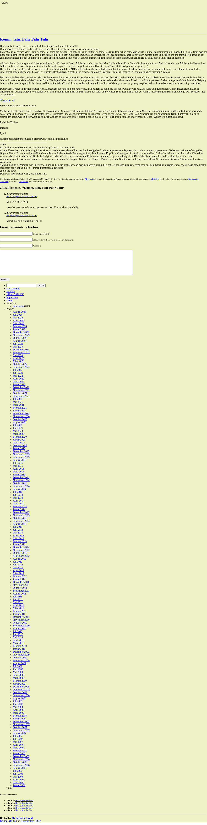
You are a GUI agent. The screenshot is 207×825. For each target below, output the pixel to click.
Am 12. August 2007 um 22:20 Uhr (21, 196)
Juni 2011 (18, 599)
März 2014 (18, 503)
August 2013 (19, 524)
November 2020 (21, 416)
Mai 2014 (18, 497)
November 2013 (21, 515)
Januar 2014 (19, 509)
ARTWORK (13, 288)
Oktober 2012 (20, 553)
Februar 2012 (20, 576)
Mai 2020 (18, 431)
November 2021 (21, 390)
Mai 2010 (18, 637)
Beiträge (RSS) (8, 821)
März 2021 (18, 404)
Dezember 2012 (21, 547)
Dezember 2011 (21, 582)
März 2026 (18, 323)
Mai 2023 (18, 355)
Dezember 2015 (21, 451)
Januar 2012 (19, 579)
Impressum (12, 297)
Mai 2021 (18, 401)
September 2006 (21, 765)
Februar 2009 (20, 680)
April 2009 (18, 675)
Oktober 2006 (20, 762)
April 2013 (18, 535)
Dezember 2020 (21, 413)
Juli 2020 (17, 425)
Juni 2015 (18, 462)
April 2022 (18, 378)
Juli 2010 (17, 631)
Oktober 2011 (20, 587)
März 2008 (18, 712)
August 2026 (19, 311)
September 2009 (21, 660)
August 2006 (19, 768)
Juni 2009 (18, 669)
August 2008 (19, 698)
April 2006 (18, 779)
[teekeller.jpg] (7, 100)
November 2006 (21, 759)
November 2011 (21, 585)
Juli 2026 (17, 314)
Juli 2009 (17, 666)
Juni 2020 (18, 428)
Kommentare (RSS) (31, 821)
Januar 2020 (19, 439)
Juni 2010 (18, 634)
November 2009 (21, 654)
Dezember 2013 (21, 512)
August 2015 (19, 460)
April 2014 (18, 500)
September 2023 (21, 352)
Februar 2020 (20, 436)
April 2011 (18, 605)
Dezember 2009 (21, 651)
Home (9, 300)
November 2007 (21, 724)
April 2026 (18, 320)
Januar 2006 (19, 785)
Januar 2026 (19, 329)
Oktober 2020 (20, 419)
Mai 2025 (18, 346)
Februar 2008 (20, 715)
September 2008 (21, 695)
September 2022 (21, 367)
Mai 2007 (18, 741)
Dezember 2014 (21, 477)
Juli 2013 (17, 526)
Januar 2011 (19, 614)
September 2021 (21, 396)
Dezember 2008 (21, 686)
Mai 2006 (18, 776)
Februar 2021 (20, 407)
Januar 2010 (19, 648)
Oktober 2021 (20, 393)
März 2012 (18, 573)
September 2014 (21, 486)
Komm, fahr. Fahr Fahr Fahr (24, 39)
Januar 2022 (19, 384)
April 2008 (18, 709)
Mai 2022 (18, 375)
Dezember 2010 (21, 616)
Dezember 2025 (21, 332)
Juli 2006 (17, 770)
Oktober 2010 (20, 622)
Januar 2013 (19, 544)
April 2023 (18, 358)
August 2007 (19, 733)
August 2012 (19, 558)
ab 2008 (10, 291)
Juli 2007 (17, 736)
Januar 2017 (19, 448)
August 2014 (19, 489)
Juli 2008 (17, 701)
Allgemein (89, 179)
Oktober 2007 (20, 727)
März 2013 (18, 538)
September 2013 (21, 521)
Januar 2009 (19, 683)
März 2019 (18, 442)
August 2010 (19, 628)
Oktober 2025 (20, 338)
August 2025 (19, 340)
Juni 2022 (18, 372)
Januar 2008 (19, 718)
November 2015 (21, 454)
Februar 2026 (20, 326)
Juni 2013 (18, 529)
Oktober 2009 (20, 657)
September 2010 (21, 625)
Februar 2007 (20, 750)
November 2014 (21, 480)
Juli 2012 (17, 561)
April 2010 (18, 640)
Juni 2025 (18, 343)
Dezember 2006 (21, 756)
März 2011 (18, 608)
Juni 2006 (18, 773)
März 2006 (18, 782)
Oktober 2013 (20, 518)
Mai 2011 (18, 602)
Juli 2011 (17, 596)
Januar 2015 (19, 474)
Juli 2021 (17, 399)
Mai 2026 (18, 317)
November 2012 (21, 550)
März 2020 (18, 433)
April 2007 (18, 744)
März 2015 (18, 471)
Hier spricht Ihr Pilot (24, 800)
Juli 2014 (17, 492)
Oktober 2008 (20, 692)
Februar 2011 (20, 611)
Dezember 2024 (21, 349)
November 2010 (21, 619)
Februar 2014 (20, 506)
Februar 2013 (20, 541)
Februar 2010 (20, 646)
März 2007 (18, 747)
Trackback (23, 181)
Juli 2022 (17, 370)
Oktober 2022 (20, 364)
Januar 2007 (19, 753)
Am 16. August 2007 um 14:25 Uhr (21, 215)
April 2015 (18, 468)
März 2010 (18, 643)
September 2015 (21, 457)
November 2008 (21, 689)
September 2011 (21, 590)
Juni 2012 (18, 564)
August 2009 (19, 663)
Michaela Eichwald (22, 818)
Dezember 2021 (21, 387)
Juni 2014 (18, 494)
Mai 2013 (18, 532)
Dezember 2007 (21, 721)
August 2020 (19, 422)
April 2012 (18, 570)
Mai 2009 (18, 672)
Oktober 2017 (20, 445)
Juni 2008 (18, 704)
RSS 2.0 (155, 179)
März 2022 (18, 381)
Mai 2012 (18, 567)
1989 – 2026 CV (15, 294)
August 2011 (19, 593)
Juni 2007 (18, 739)
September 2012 (21, 555)
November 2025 (21, 335)
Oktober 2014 (20, 483)
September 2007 (21, 730)
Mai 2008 (18, 707)
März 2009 (18, 677)
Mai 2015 (18, 465)
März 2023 (18, 361)
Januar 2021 (19, 410)
